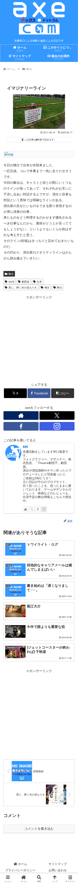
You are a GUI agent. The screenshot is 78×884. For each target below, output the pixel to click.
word (11, 281)
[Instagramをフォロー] (57, 426)
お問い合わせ (58, 870)
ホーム (22, 864)
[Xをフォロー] (57, 415)
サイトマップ (58, 864)
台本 (39, 281)
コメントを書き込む (39, 828)
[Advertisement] (39, 338)
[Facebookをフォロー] (21, 426)
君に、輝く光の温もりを (22, 287)
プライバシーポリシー (20, 870)
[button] (62, 393)
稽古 (47, 287)
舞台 (11, 273)
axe (25, 446)
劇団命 (25, 281)
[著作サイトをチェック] (21, 415)
